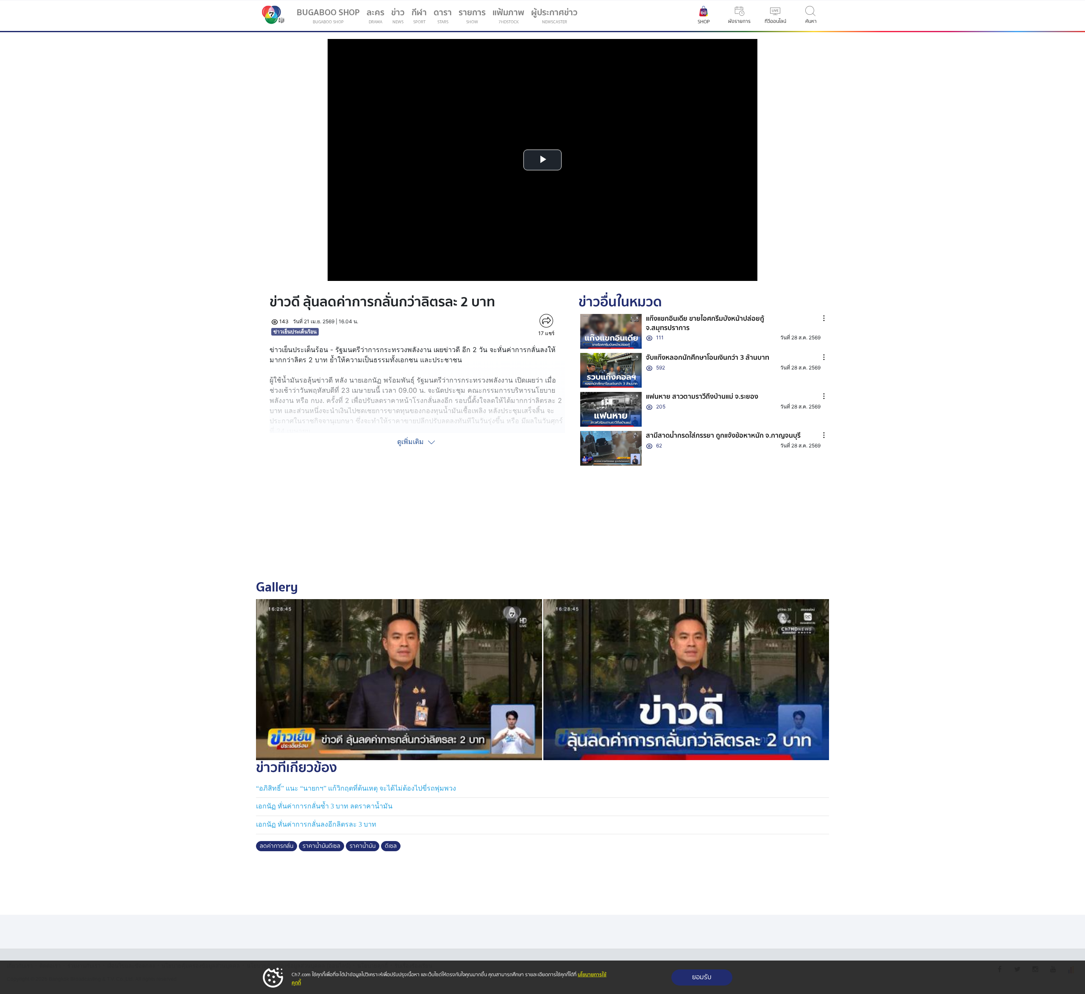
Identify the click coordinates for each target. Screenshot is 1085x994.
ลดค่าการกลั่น (276, 846)
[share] (546, 321)
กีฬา (421, 17)
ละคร (375, 15)
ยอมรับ (702, 977)
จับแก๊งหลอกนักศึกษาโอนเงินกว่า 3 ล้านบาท (707, 357)
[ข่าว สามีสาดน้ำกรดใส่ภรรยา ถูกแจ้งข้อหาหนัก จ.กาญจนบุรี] (611, 448)
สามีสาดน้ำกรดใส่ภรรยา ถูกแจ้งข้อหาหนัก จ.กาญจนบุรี (723, 435)
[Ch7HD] (271, 15)
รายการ (472, 15)
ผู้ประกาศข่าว (554, 15)
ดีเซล (391, 846)
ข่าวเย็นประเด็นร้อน (295, 331)
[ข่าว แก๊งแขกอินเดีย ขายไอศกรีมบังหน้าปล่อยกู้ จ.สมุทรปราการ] (611, 331)
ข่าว (398, 15)
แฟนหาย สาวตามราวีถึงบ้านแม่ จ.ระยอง (702, 396)
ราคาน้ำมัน (363, 846)
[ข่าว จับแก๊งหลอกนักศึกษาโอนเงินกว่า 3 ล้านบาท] (611, 370)
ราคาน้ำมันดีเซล (321, 846)
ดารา (443, 15)
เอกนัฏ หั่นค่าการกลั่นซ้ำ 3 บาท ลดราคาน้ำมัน (324, 806)
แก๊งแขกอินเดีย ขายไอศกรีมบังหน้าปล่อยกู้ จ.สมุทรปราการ (705, 323)
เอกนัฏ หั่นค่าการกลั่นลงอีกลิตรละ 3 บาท (316, 824)
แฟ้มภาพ (508, 15)
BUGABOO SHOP (328, 15)
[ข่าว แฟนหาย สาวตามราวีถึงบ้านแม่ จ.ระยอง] (611, 409)
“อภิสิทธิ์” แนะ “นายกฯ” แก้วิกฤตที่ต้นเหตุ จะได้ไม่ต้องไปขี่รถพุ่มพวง (356, 788)
